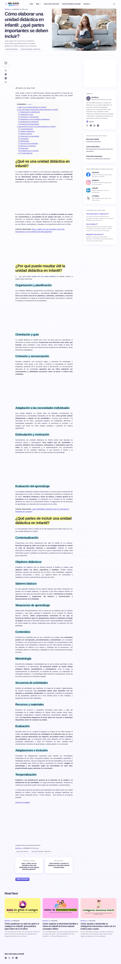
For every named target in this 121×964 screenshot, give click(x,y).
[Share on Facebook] (6, 74)
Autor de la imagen (22, 802)
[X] (87, 125)
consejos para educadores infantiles (27, 845)
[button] (114, 4)
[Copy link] (6, 82)
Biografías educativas (94, 234)
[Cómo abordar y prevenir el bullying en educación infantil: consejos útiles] (59, 865)
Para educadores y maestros (30, 49)
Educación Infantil (12, 49)
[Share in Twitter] (6, 70)
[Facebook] (91, 125)
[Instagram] (94, 125)
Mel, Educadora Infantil (14, 954)
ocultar (29, 104)
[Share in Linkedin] (6, 78)
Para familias (91, 224)
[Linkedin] (98, 125)
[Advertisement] (44, 71)
